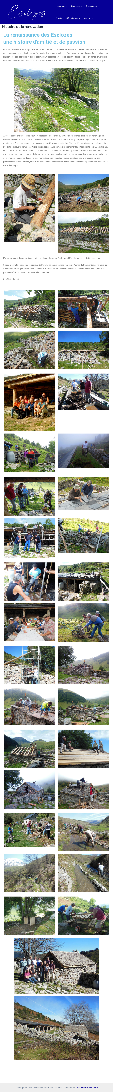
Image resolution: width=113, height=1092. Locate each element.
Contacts (88, 18)
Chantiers (75, 6)
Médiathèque (72, 18)
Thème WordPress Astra (86, 1087)
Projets (59, 18)
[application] (66, 6)
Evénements (91, 6)
